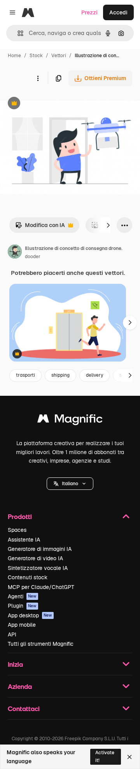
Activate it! (104, 756)
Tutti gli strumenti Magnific (41, 643)
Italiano (70, 484)
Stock (36, 55)
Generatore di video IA (35, 558)
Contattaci (24, 708)
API (12, 634)
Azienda (20, 686)
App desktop (30, 615)
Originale (51, 104)
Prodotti (20, 516)
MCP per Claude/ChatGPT (41, 587)
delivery (94, 375)
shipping (60, 375)
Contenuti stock (27, 577)
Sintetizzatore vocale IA (38, 568)
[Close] (129, 757)
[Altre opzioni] (38, 78)
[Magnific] (70, 420)
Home (14, 55)
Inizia (15, 664)
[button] (70, 483)
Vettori (58, 55)
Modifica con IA (40, 227)
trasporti (25, 375)
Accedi (118, 12)
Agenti (22, 596)
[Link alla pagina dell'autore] (15, 253)
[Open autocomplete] (17, 33)
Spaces (17, 529)
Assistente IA (24, 539)
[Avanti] (108, 225)
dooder (32, 256)
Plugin (22, 605)
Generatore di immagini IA (40, 548)
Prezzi (89, 12)
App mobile (22, 624)
